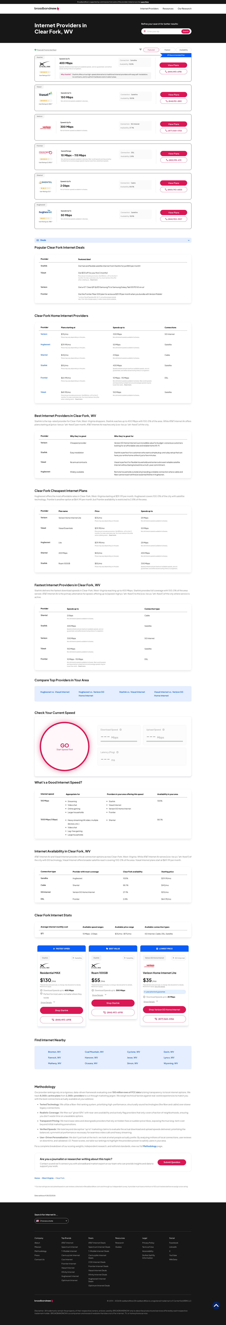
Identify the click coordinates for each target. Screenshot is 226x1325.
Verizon (44, 334)
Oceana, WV (91, 1063)
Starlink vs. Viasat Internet (132, 692)
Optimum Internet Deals (99, 1285)
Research (119, 1243)
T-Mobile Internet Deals (98, 1251)
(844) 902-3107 (175, 219)
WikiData (173, 1259)
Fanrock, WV (54, 1057)
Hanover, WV (91, 1057)
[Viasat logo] (45, 94)
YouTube (173, 1255)
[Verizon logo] (45, 128)
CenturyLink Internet (70, 1255)
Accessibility (147, 1251)
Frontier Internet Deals (98, 1266)
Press (37, 1255)
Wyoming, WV (171, 1063)
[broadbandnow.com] (47, 9)
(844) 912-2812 (175, 101)
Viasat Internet (68, 1268)
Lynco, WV (169, 1057)
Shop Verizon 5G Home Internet (164, 1009)
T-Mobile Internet (69, 1251)
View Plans (173, 65)
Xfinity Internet (68, 1272)
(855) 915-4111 (175, 160)
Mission (38, 1247)
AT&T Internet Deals (97, 1243)
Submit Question (172, 1162)
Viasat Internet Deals (97, 1270)
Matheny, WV (54, 1063)
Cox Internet (67, 1259)
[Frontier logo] (45, 153)
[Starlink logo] (45, 64)
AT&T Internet (67, 1243)
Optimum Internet (69, 1280)
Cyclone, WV (133, 1051)
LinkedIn (173, 1247)
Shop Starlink (61, 1010)
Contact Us (39, 1259)
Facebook (173, 1243)
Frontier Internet (68, 1263)
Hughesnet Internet (70, 1276)
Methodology (150, 1146)
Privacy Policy (148, 1243)
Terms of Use (148, 1247)
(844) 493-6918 (175, 71)
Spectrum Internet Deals (99, 1247)
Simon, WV (132, 1063)
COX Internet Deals (97, 1262)
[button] (149, 8)
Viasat (43, 392)
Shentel (44, 355)
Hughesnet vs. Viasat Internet (54, 692)
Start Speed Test (64, 746)
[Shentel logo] (45, 182)
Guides (118, 1247)
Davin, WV (169, 1051)
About (37, 1243)
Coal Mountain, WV (94, 1051)
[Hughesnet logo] (45, 212)
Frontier (44, 377)
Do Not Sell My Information (148, 1256)
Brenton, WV (54, 1051)
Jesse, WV (132, 1057)
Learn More (145, 2)
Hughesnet (45, 344)
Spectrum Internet (69, 1247)
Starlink (44, 365)
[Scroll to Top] (216, 1306)
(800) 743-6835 (175, 189)
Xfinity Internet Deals (97, 1274)
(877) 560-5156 (175, 130)
